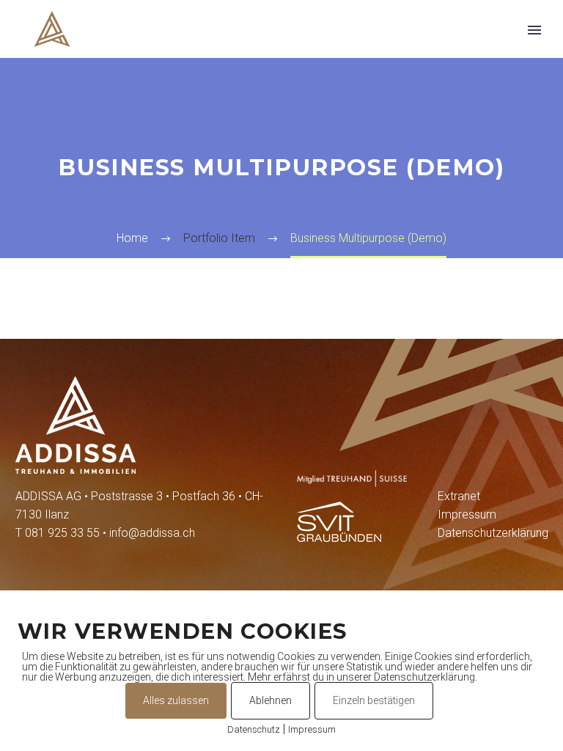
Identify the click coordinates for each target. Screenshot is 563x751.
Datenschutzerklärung (493, 533)
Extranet (459, 496)
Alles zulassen (176, 700)
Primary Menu (534, 30)
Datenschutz (253, 729)
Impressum (467, 514)
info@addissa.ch (152, 533)
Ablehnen (270, 700)
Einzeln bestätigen (374, 700)
